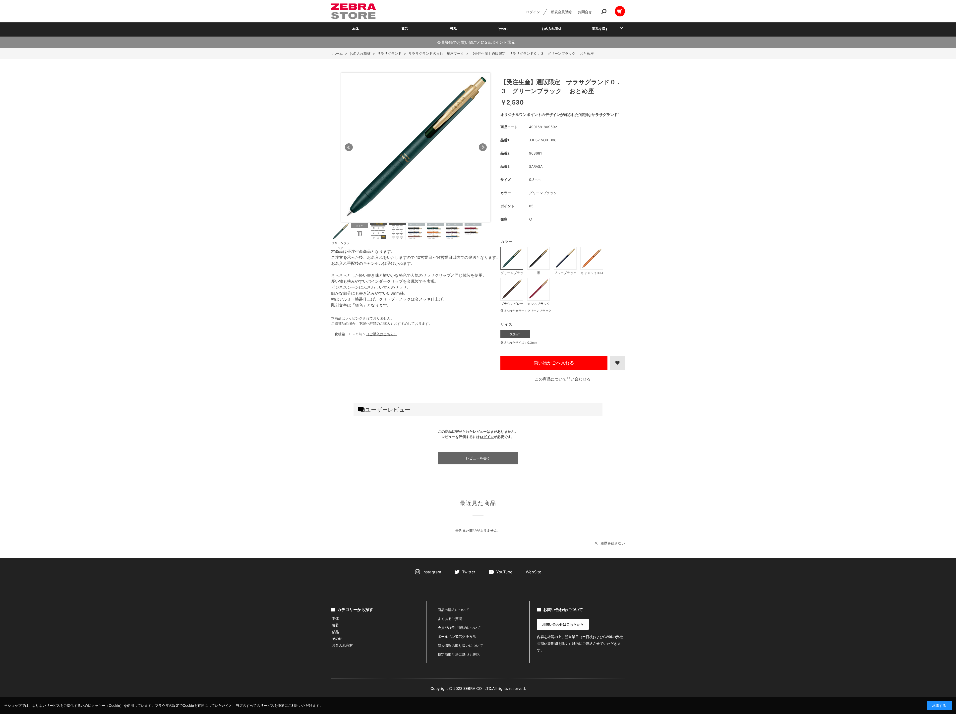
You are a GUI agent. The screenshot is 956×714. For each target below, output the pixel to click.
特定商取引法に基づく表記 (458, 654)
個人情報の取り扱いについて (460, 645)
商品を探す (600, 29)
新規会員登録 (561, 12)
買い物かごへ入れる (554, 362)
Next (483, 147)
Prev (349, 147)
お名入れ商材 (551, 29)
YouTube (504, 571)
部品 (453, 29)
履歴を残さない (612, 543)
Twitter (468, 571)
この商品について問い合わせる (563, 379)
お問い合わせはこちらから (563, 624)
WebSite (533, 571)
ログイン (533, 12)
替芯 (404, 29)
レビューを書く (478, 458)
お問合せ (585, 12)
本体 (355, 29)
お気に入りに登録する (617, 363)
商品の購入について (453, 609)
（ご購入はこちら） (381, 334)
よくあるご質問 (450, 618)
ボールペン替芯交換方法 (457, 636)
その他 (502, 29)
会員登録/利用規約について (459, 627)
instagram (431, 571)
